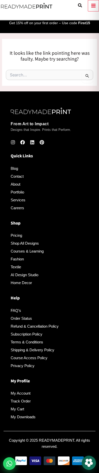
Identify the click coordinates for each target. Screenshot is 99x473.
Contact (17, 176)
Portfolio (17, 192)
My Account (20, 393)
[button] (80, 5)
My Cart (17, 409)
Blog (14, 168)
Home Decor (21, 283)
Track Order (21, 401)
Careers (17, 208)
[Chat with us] (89, 463)
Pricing (16, 235)
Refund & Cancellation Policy (35, 326)
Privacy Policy (23, 366)
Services (18, 200)
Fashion (17, 259)
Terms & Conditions (27, 342)
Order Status (21, 318)
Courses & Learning (27, 251)
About (15, 184)
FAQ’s (16, 310)
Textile (16, 267)
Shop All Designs (25, 243)
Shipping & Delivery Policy (32, 350)
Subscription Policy (26, 334)
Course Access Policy (29, 358)
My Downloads (23, 417)
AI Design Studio (24, 275)
